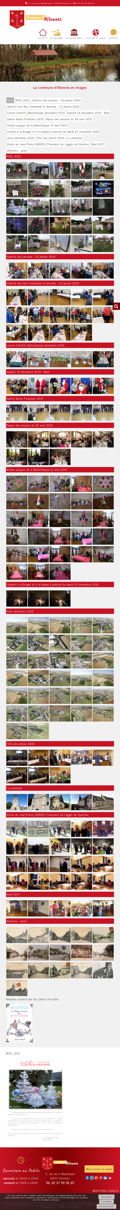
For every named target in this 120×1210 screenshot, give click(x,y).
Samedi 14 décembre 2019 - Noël (88, 113)
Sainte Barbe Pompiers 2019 (25, 119)
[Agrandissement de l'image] (16, 178)
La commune (74, 138)
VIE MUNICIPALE (74, 38)
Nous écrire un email (99, 1169)
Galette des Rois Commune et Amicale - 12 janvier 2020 (43, 106)
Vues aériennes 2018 (20, 138)
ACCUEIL (43, 38)
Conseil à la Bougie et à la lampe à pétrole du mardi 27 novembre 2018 (53, 131)
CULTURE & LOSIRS (96, 38)
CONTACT (114, 38)
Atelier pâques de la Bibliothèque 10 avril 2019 (37, 125)
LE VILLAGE (56, 38)
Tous (10, 100)
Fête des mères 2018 (50, 138)
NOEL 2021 (23, 100)
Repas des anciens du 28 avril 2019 (69, 119)
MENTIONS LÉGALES (106, 1191)
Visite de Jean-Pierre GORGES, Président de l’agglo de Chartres (48, 144)
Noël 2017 (98, 144)
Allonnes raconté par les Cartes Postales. (32, 999)
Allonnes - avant (17, 150)
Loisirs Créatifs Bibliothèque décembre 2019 (36, 113)
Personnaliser (106, 1206)
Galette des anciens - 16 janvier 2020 (56, 100)
